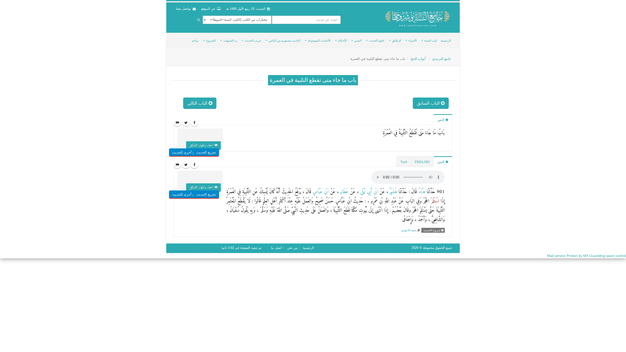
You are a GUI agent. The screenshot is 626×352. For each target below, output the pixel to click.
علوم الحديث (376, 40)
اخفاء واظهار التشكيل (201, 145)
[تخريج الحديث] (211, 142)
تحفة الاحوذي (409, 230)
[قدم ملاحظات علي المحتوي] (177, 122)
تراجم (195, 40)
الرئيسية (446, 40)
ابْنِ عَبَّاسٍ (320, 192)
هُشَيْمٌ (392, 192)
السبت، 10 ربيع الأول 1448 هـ (245, 9)
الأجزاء (413, 40)
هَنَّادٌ (421, 192)
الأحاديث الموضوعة (319, 40)
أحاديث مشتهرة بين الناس (284, 40)
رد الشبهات (230, 40)
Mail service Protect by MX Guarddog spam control (586, 256)
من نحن (292, 248)
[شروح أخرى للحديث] (192, 142)
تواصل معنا (184, 9)
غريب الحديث (253, 40)
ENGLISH (422, 162)
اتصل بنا (276, 248)
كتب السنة (430, 40)
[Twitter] (186, 122)
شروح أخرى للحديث (186, 152)
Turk (403, 162)
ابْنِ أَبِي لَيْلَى (368, 192)
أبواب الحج (419, 59)
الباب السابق (429, 103)
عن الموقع (208, 9)
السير (357, 40)
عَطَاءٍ (343, 192)
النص (441, 120)
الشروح (211, 40)
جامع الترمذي (441, 59)
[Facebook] (194, 122)
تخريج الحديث (206, 152)
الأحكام (342, 40)
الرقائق (396, 40)
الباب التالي (198, 103)
